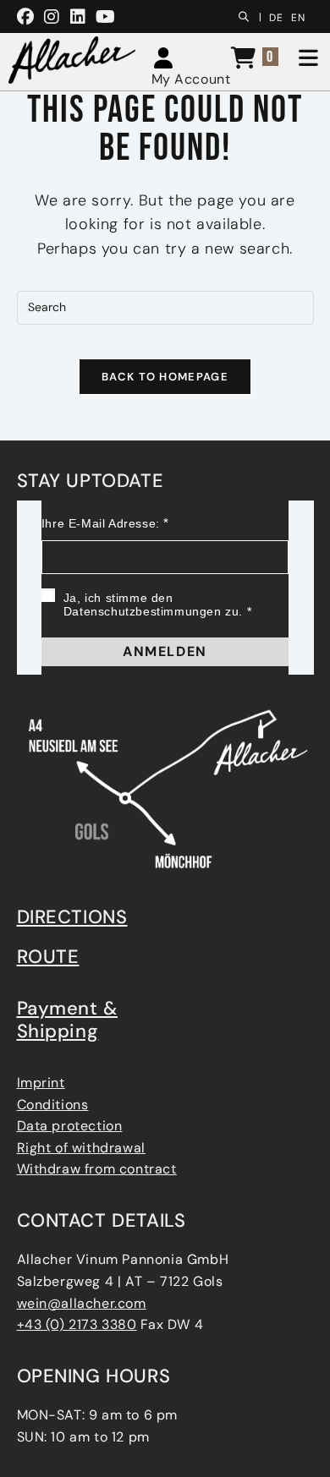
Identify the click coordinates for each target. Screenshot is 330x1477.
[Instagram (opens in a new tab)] (52, 16)
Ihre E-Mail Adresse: (100, 523)
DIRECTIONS (72, 917)
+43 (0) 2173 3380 (77, 1324)
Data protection (70, 1126)
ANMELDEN (165, 651)
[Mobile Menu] (304, 59)
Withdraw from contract (97, 1169)
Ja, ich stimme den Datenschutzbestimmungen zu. (153, 604)
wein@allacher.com (81, 1303)
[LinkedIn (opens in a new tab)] (78, 16)
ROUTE (48, 956)
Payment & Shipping (67, 1019)
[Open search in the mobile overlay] (247, 14)
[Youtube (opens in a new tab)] (106, 16)
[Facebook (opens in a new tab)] (28, 16)
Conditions (53, 1104)
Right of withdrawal (81, 1148)
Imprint (41, 1082)
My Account (191, 79)
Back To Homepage (165, 376)
